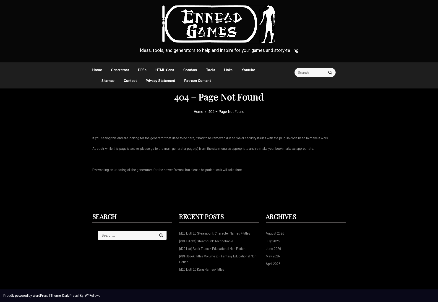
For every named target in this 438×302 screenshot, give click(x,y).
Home (97, 70)
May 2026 (273, 256)
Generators (120, 70)
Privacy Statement (160, 81)
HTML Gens (165, 70)
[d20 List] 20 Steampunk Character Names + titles (214, 233)
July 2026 (273, 241)
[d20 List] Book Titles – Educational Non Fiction (212, 249)
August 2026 (275, 233)
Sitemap (108, 81)
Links (228, 70)
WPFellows (92, 295)
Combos (190, 70)
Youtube (248, 70)
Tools (210, 70)
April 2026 (273, 264)
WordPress (41, 295)
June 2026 (273, 249)
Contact (130, 81)
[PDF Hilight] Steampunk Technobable (206, 241)
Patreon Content (197, 81)
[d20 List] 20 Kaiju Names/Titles (201, 269)
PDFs (142, 70)
